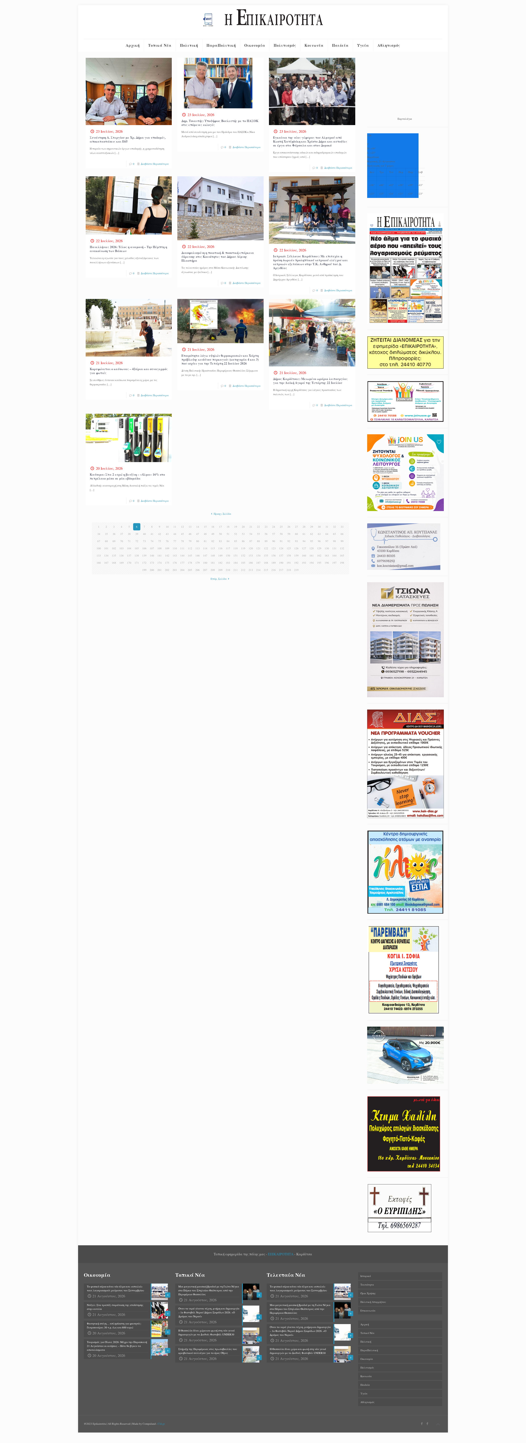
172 (144, 563)
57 (273, 534)
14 (197, 527)
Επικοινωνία (367, 1310)
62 (311, 534)
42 (159, 534)
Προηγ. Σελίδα (222, 514)
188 (266, 563)
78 (182, 541)
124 (281, 548)
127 (304, 548)
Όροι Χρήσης (368, 1293)
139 (144, 555)
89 (266, 541)
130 (327, 548)
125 (289, 548)
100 (99, 548)
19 (235, 527)
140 (152, 555)
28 (304, 527)
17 (220, 527)
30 (319, 527)
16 (212, 527)
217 (281, 570)
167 (106, 563)
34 (98, 534)
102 (114, 548)
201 (159, 570)
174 (159, 563)
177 (182, 563)
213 (251, 570)
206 (197, 570)
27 (296, 527)
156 (273, 555)
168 (114, 563)
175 (167, 563)
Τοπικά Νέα (367, 1333)
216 (273, 570)
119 (243, 548)
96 (319, 541)
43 (167, 534)
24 (273, 527)
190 (281, 563)
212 (243, 570)
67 (98, 541)
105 (137, 548)
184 (235, 563)
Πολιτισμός (367, 1367)
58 (281, 534)
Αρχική (364, 1324)
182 (220, 563)
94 (304, 541)
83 (220, 541)
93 (296, 541)
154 (258, 555)
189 (273, 563)
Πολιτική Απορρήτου (373, 1302)
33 (342, 527)
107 (152, 548)
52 (235, 534)
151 (235, 555)
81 (205, 541)
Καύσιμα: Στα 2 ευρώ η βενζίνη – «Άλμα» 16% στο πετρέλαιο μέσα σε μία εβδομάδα (127, 476)
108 (159, 548)
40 (144, 534)
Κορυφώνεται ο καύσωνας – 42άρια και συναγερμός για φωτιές (129, 371)
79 (190, 541)
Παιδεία (365, 1385)
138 (137, 555)
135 (114, 555)
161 (311, 555)
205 (190, 570)
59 (288, 534)
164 (334, 555)
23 (266, 527)
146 (197, 555)
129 (319, 548)
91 (281, 541)
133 (99, 555)
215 (266, 570)
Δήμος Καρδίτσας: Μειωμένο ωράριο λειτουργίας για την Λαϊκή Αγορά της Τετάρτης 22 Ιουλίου (310, 380)
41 (152, 534)
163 (327, 555)
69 (114, 541)
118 (235, 548)
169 (121, 563)
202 (167, 570)
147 (205, 555)
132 (342, 548)
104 (129, 548)
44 (174, 534)
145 (190, 555)
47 (197, 534)
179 (197, 563)
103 (121, 548)
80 (197, 541)
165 (342, 555)
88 (258, 541)
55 (258, 534)
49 (212, 534)
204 (182, 570)
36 (114, 534)
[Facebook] (422, 1423)
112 (190, 548)
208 (213, 570)
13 (190, 527)
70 (121, 541)
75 (159, 541)
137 (129, 555)
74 (152, 541)
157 (281, 555)
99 (342, 541)
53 (243, 534)
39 (136, 534)
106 (144, 548)
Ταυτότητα (367, 1284)
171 (137, 563)
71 (129, 541)
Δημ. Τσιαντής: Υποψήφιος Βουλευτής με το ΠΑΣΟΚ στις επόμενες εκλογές (219, 123)
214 (258, 570)
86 (243, 541)
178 (190, 563)
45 (182, 534)
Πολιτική (365, 1341)
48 (205, 534)
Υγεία (363, 1393)
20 (243, 527)
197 (334, 563)
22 (258, 527)
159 (296, 555)
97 (326, 541)
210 (228, 570)
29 (311, 527)
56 (266, 534)
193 (304, 563)
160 (304, 555)
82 (212, 541)
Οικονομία (366, 1359)
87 (250, 541)
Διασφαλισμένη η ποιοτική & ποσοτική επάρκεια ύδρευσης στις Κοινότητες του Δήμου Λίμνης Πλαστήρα (217, 256)
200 (152, 570)
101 (106, 548)
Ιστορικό (365, 1276)
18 (228, 527)
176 (175, 563)
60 (296, 534)
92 (288, 541)
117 (228, 548)
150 (228, 555)
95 (311, 541)
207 (205, 570)
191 (289, 563)
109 (167, 548)
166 (99, 563)
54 (250, 534)
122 (266, 548)
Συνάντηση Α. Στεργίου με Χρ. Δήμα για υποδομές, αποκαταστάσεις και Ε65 (128, 139)
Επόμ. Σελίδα (219, 579)
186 (251, 563)
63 (319, 534)
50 (220, 534)
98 (334, 541)
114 (205, 548)
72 (136, 541)
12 (182, 527)
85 (235, 541)
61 (304, 534)
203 (175, 570)
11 (174, 527)
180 (205, 563)
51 (228, 534)
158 (289, 555)
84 (228, 541)
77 (174, 541)
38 (129, 534)
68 (106, 541)
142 (167, 555)
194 (311, 563)
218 (289, 570)
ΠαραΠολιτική (369, 1350)
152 (243, 555)
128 (311, 548)
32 (334, 527)
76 (167, 541)
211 (235, 570)
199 (144, 570)
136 (121, 555)
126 (296, 548)
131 (334, 548)
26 (288, 527)
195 (319, 563)
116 (220, 548)
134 (106, 555)
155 (266, 555)
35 (106, 534)
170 (129, 563)
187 (258, 563)
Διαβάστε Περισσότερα (155, 164)
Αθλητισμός (367, 1402)
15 (205, 527)
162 (319, 555)
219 (296, 570)
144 (182, 555)
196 (327, 563)
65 (334, 534)
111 (182, 548)
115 (213, 548)
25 (281, 527)
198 (342, 563)
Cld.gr (161, 1424)
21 (250, 527)
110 (175, 548)
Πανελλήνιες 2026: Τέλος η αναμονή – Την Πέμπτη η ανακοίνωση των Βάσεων (128, 249)
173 (152, 563)
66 (342, 534)
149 (220, 555)
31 (326, 527)
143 (175, 555)
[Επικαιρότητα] (263, 22)
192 (296, 563)
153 (251, 555)
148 (213, 555)
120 (251, 548)
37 (121, 534)
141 (159, 555)
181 (213, 563)
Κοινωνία (366, 1376)
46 (190, 534)
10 (167, 527)
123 (273, 548)
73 (144, 541)
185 (243, 563)
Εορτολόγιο (405, 119)
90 (273, 541)
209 (220, 570)
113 (197, 548)
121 (258, 548)
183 (228, 563)
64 (326, 534)
